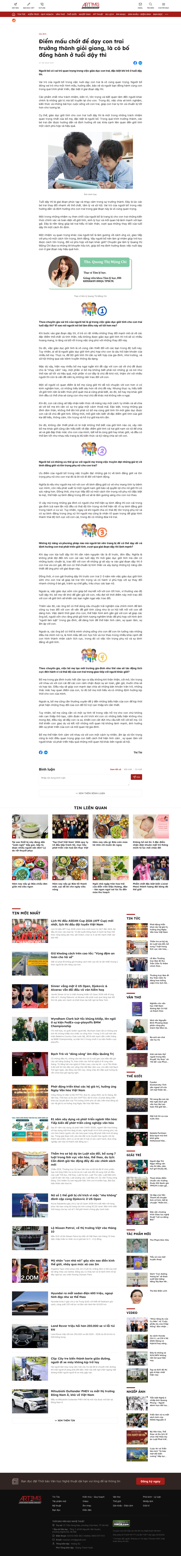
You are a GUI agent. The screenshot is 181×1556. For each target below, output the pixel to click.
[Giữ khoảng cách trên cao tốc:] (30, 963)
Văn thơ (60, 14)
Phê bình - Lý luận (152, 1497)
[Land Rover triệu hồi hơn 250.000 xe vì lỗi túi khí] (30, 1335)
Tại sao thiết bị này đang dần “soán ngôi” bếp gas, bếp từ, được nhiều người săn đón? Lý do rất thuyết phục (29, 846)
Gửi (138, 777)
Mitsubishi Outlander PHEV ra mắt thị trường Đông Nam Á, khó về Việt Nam (83, 1393)
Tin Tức (21, 14)
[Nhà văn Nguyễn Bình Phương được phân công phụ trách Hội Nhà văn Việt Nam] (137, 1025)
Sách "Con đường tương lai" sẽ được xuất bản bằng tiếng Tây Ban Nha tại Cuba (159, 1279)
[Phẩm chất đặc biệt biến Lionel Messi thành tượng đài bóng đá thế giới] (151, 867)
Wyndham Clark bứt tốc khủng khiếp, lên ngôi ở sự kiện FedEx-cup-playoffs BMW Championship (83, 1022)
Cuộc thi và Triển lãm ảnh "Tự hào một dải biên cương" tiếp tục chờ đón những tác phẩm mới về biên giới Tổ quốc (159, 1456)
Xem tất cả (115, 769)
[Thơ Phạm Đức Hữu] (137, 1245)
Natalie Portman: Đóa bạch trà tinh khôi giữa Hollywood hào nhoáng (158, 1138)
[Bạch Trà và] (30, 1063)
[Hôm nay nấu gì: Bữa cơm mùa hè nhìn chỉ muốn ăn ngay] (111, 826)
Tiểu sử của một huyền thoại (157, 1258)
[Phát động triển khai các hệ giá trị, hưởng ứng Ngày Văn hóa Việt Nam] (30, 1096)
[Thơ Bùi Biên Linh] (137, 1296)
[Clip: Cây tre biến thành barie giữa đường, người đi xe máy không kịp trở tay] (30, 1368)
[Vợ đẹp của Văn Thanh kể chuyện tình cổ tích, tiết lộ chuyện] (137, 1200)
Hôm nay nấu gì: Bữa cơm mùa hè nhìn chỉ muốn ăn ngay (110, 843)
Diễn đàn (87, 1510)
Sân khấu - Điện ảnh (139, 14)
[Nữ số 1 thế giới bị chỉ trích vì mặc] (30, 1205)
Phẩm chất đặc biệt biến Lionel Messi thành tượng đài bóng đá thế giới (150, 886)
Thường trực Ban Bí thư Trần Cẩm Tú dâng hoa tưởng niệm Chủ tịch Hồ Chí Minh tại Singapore (159, 981)
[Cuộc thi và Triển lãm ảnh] (137, 1454)
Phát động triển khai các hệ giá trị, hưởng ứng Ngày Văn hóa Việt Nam (83, 1088)
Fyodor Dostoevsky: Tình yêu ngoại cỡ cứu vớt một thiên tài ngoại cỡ (158, 1087)
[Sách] (137, 1279)
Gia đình (42, 34)
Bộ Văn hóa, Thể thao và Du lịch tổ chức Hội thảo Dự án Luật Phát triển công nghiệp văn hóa (159, 1438)
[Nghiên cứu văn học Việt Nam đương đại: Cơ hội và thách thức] (137, 1008)
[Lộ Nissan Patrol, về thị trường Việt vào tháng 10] (30, 1237)
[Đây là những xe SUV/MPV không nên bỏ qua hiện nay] (137, 1358)
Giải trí (134, 1155)
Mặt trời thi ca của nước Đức (159, 1117)
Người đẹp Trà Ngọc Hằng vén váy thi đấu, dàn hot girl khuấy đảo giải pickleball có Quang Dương (159, 1167)
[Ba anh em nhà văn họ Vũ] (137, 1042)
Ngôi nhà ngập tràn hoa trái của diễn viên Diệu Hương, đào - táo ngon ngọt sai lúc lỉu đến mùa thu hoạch (110, 888)
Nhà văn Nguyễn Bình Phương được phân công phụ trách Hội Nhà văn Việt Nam (159, 1025)
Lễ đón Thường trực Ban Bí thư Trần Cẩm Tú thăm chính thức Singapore (159, 963)
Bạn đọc (158, 14)
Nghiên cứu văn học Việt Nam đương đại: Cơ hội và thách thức (158, 1007)
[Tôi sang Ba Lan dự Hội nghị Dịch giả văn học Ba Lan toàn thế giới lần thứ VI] (137, 1104)
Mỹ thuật (98, 14)
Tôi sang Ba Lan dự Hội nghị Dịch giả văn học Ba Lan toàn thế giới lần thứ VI (159, 1104)
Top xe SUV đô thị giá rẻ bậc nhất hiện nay (158, 1372)
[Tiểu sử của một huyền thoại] (137, 1262)
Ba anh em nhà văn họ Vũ (157, 1038)
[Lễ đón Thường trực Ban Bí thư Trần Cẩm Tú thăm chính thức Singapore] (137, 963)
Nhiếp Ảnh (85, 14)
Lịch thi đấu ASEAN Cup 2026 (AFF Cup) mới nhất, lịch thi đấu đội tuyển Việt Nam (82, 922)
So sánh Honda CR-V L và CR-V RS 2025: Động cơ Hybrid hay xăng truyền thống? (159, 1341)
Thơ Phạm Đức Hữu (159, 1240)
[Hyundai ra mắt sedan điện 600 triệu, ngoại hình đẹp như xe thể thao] (30, 1303)
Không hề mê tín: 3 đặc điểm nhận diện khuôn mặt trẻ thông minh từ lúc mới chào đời (150, 845)
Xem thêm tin (66, 1420)
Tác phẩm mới (139, 1234)
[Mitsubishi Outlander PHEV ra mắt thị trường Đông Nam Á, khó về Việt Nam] (30, 1401)
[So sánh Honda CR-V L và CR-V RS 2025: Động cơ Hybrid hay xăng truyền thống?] (137, 1341)
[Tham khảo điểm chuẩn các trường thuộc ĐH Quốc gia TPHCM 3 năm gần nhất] (137, 1183)
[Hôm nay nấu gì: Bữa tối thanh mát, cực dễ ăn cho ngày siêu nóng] (70, 867)
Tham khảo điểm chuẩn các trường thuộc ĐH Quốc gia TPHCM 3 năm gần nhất (159, 1183)
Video (132, 1313)
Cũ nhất (138, 769)
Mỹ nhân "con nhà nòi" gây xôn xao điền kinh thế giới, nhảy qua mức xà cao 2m (83, 1262)
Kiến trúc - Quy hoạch (40, 14)
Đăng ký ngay (150, 1481)
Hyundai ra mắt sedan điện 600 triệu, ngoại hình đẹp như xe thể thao (82, 1295)
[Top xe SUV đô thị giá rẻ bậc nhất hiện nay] (137, 1375)
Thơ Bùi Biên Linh (158, 1291)
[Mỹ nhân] (30, 1270)
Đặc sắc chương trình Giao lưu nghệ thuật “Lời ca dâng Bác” (159, 1216)
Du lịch (109, 14)
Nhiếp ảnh (136, 1392)
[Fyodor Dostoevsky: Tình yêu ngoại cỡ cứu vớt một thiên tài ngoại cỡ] (137, 1087)
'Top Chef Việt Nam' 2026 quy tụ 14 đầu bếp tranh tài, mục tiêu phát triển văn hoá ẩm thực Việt (70, 845)
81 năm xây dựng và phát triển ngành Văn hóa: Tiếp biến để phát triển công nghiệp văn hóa (84, 1121)
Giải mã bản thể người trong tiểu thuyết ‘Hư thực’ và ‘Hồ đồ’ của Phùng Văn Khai (159, 1059)
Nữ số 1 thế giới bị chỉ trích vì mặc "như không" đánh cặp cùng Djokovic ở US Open (84, 1197)
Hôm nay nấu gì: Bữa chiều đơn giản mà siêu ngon (29, 885)
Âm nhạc (121, 14)
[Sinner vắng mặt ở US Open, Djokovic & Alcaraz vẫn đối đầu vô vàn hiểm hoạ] (30, 996)
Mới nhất (128, 769)
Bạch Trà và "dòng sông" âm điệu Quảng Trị (82, 1054)
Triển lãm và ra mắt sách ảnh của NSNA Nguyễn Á (159, 1417)
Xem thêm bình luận (92, 793)
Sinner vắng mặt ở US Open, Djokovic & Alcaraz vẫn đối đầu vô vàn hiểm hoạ (79, 987)
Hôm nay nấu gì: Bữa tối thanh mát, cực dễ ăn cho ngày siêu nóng (69, 886)
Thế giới (72, 14)
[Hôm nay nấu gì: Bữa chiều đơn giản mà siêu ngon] (30, 867)
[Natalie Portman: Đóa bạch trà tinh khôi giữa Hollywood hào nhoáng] (137, 1138)
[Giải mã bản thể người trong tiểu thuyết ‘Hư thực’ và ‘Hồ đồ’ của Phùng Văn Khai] (137, 1059)
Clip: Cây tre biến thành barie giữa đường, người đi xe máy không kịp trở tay (81, 1360)
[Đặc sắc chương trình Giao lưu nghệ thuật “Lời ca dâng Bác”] (137, 1217)
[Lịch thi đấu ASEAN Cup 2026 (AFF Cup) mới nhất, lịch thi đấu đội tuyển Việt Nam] (30, 930)
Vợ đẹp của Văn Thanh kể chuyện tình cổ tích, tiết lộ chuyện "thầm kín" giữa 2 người (159, 1200)
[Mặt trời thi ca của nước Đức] (137, 1121)
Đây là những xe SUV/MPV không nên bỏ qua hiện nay (158, 1356)
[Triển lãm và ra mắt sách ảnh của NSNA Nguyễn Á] (137, 1420)
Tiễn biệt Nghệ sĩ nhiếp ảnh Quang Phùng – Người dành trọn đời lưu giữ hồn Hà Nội (158, 1402)
